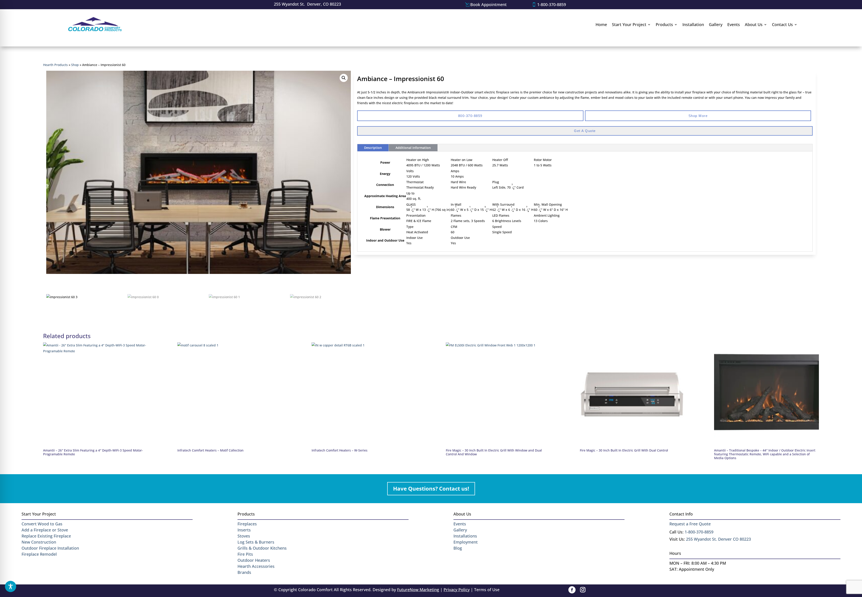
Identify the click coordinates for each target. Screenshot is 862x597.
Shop (75, 65)
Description (373, 147)
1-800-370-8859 (551, 4)
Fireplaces (247, 524)
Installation (693, 24)
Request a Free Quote (690, 524)
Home (601, 24)
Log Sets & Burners (255, 542)
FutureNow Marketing (418, 589)
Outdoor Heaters (253, 560)
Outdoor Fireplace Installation (50, 548)
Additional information (413, 147)
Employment (465, 542)
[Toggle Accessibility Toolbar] (10, 586)
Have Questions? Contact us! (431, 488)
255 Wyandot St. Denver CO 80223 (718, 539)
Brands (244, 572)
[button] (344, 78)
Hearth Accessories (256, 566)
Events (733, 24)
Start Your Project (629, 24)
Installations (465, 536)
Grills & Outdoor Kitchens (262, 548)
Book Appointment (488, 4)
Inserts (244, 530)
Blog (457, 548)
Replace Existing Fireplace (46, 536)
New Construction (39, 542)
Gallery (715, 24)
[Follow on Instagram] (582, 589)
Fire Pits (245, 554)
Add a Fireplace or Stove (45, 530)
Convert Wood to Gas (42, 524)
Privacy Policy (457, 589)
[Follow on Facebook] (572, 589)
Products (664, 24)
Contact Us (782, 24)
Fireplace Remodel (39, 554)
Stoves (243, 536)
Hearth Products (55, 65)
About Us (754, 24)
